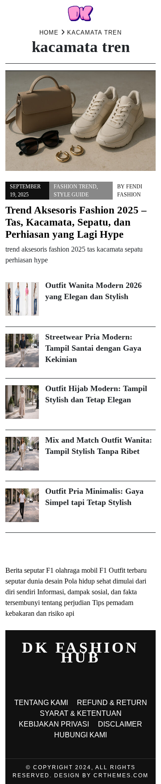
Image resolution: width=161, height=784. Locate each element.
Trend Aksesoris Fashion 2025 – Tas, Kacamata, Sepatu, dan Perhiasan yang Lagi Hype (76, 222)
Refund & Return (112, 702)
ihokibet (16, 549)
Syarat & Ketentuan (81, 713)
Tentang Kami (41, 702)
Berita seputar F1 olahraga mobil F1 (56, 570)
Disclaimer (120, 724)
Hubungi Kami (80, 735)
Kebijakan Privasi (54, 724)
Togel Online (48, 549)
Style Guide (71, 195)
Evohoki (81, 549)
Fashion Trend (75, 186)
